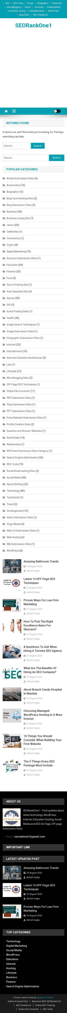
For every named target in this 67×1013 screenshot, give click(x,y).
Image (30, 3)
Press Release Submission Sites (25, 417)
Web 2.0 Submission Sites (21, 530)
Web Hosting (14, 537)
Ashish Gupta (33, 571)
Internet (11, 344)
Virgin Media (14, 524)
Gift (9, 304)
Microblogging (14, 7)
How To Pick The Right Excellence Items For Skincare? (38, 625)
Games (11, 298)
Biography (12, 191)
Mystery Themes (45, 997)
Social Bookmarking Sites (21, 471)
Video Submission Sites (20, 517)
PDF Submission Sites (19, 397)
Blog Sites (24, 15)
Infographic (42, 3)
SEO (8, 3)
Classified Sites (36, 11)
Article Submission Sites (20, 178)
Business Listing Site (18, 218)
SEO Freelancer (40, 15)
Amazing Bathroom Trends (41, 561)
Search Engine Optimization (22, 457)
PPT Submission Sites (19, 411)
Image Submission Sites (20, 331)
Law (9, 364)
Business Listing (17, 11)
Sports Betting (15, 484)
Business (12, 211)
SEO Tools (18, 3)
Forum (28, 7)
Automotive (13, 185)
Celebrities (13, 231)
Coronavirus (13, 238)
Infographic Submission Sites (23, 338)
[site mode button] (57, 111)
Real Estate (13, 437)
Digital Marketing (16, 251)
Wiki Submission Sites (19, 544)
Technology (13, 490)
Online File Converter (18, 391)
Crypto (10, 244)
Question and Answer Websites (24, 430)
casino (10, 225)
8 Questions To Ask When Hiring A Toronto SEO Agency (43, 649)
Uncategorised (15, 510)
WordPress (13, 550)
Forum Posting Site (17, 284)
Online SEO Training (45, 1005)
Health (10, 318)
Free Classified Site (17, 291)
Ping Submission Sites (19, 404)
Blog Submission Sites (19, 205)
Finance (11, 271)
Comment (57, 3)
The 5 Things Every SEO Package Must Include (39, 763)
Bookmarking (53, 7)
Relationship (14, 444)
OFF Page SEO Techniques (21, 384)
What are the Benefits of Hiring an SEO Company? (40, 670)
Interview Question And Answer (24, 357)
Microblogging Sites (18, 377)
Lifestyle (11, 371)
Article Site (53, 11)
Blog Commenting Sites (20, 198)
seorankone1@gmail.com (29, 836)
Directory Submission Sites (22, 258)
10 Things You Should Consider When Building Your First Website (43, 740)
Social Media (14, 477)
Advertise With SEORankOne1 (46, 1001)
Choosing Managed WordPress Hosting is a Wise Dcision (43, 714)
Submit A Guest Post (18, 1001)
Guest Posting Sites (18, 311)
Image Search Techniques (21, 324)
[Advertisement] (33, 72)
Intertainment (14, 351)
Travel (10, 504)
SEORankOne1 (33, 25)
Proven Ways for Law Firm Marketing (41, 602)
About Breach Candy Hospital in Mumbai (43, 691)
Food (9, 278)
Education (12, 264)
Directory (39, 7)
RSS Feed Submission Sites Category (27, 450)
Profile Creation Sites (18, 424)
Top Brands (13, 497)
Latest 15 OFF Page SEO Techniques (39, 581)
